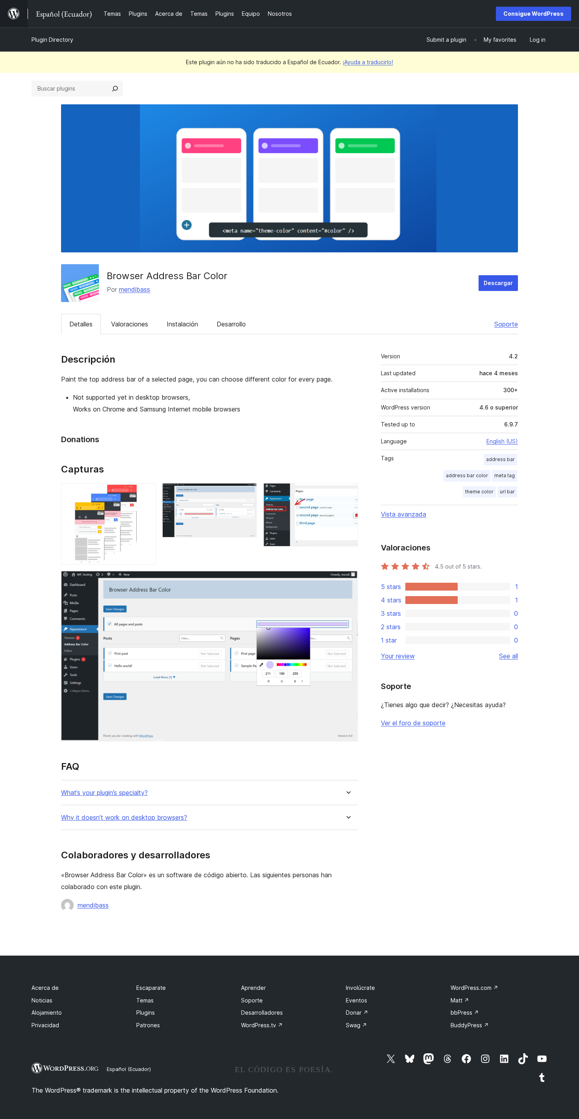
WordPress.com (474, 987)
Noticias (42, 1000)
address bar (500, 459)
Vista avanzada (403, 514)
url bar (507, 492)
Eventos (356, 1000)
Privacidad (45, 1025)
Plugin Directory (52, 39)
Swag (356, 1025)
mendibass (134, 289)
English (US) (502, 441)
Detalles (81, 324)
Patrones (148, 1025)
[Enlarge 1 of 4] (145, 494)
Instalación (182, 324)
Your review (398, 656)
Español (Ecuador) (129, 1069)
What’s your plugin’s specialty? (104, 793)
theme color (479, 492)
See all (508, 656)
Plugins (145, 1012)
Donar (357, 1012)
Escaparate (151, 987)
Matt (460, 1000)
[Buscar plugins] (115, 88)
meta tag (504, 475)
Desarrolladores (262, 1012)
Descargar (498, 283)
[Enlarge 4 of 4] (347, 581)
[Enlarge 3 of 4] (347, 494)
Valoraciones (129, 324)
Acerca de (45, 987)
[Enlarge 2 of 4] (246, 494)
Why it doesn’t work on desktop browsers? (124, 817)
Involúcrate (360, 987)
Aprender (253, 987)
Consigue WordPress (533, 13)
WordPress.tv (262, 1025)
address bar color (467, 475)
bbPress (465, 1012)
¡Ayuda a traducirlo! (368, 62)
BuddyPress (470, 1025)
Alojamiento (47, 1012)
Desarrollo (231, 324)
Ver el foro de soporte (413, 723)
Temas (145, 1000)
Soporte (506, 324)
